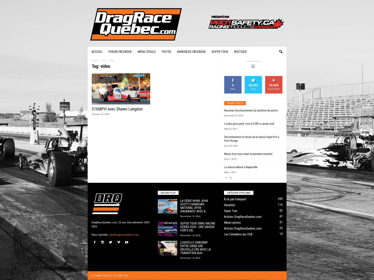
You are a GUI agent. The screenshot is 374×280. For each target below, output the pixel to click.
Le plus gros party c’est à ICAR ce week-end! (249, 123)
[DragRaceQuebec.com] (187, 23)
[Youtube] (127, 242)
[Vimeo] (119, 242)
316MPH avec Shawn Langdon (117, 109)
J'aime (232, 77)
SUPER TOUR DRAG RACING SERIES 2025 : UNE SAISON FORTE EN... (197, 227)
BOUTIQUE (240, 52)
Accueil (97, 52)
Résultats (229, 205)
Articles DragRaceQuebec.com (243, 217)
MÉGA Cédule (147, 52)
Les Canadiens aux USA (238, 234)
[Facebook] (96, 242)
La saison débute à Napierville (241, 167)
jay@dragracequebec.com (124, 234)
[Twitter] (112, 242)
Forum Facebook (120, 52)
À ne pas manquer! (235, 199)
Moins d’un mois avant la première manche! (248, 154)
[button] (280, 52)
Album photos (232, 222)
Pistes (166, 52)
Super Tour (220, 52)
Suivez (253, 77)
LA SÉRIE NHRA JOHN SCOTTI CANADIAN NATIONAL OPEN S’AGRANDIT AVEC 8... (194, 206)
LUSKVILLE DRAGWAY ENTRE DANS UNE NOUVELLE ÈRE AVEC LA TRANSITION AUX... (195, 248)
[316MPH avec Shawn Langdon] (121, 88)
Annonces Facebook (191, 52)
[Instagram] (104, 242)
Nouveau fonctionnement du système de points (251, 110)
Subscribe (274, 77)
